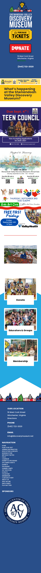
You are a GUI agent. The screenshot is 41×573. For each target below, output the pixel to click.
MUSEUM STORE (7, 453)
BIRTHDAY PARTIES (8, 455)
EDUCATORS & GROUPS (10, 451)
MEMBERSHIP (6, 476)
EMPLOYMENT (6, 483)
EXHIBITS (5, 464)
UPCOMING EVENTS (8, 463)
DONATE (5, 472)
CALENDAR (5, 459)
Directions (21, 61)
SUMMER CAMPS (7, 468)
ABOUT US (5, 480)
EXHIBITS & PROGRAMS (9, 461)
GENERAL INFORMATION (9, 449)
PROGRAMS (6, 466)
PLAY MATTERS (7, 485)
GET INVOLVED (7, 470)
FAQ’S (4, 457)
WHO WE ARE (6, 481)
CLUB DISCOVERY (8, 478)
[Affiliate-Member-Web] (17, 525)
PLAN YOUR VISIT (7, 447)
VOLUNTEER (6, 474)
